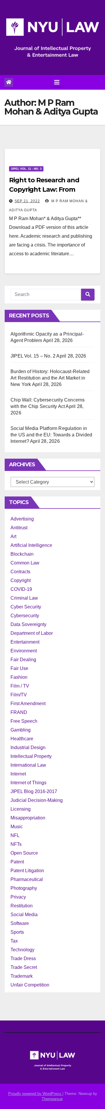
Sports (17, 932)
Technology (22, 949)
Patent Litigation (27, 870)
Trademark (21, 976)
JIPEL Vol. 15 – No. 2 (32, 355)
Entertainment (24, 641)
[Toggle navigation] (56, 82)
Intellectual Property (31, 756)
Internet (18, 773)
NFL (15, 835)
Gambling (20, 729)
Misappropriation (27, 817)
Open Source (24, 853)
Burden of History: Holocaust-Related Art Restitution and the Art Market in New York (50, 378)
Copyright (20, 580)
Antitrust (18, 527)
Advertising (22, 518)
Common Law (24, 562)
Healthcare (21, 738)
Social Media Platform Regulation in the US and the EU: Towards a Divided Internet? (51, 435)
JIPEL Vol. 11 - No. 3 (26, 168)
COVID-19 (21, 589)
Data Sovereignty (28, 624)
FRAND (18, 712)
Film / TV (19, 685)
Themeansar (52, 1099)
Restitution (21, 905)
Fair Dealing (23, 659)
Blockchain (22, 554)
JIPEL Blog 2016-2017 (33, 791)
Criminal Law (24, 598)
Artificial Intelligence (31, 545)
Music (16, 826)
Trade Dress (23, 958)
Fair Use (19, 668)
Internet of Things (28, 782)
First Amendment (28, 703)
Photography (23, 888)
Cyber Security (25, 606)
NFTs (16, 844)
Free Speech (23, 721)
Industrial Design (28, 747)
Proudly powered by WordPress (35, 1093)
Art (13, 536)
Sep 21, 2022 (27, 201)
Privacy (18, 896)
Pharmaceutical (26, 879)
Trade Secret (23, 967)
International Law (28, 765)
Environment (23, 650)
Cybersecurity (24, 615)
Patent (17, 861)
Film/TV (18, 694)
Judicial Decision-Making (36, 800)
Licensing (20, 809)
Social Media (24, 914)
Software (19, 923)
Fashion (18, 677)
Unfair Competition (29, 984)
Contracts (20, 571)
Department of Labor (31, 633)
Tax (14, 940)
